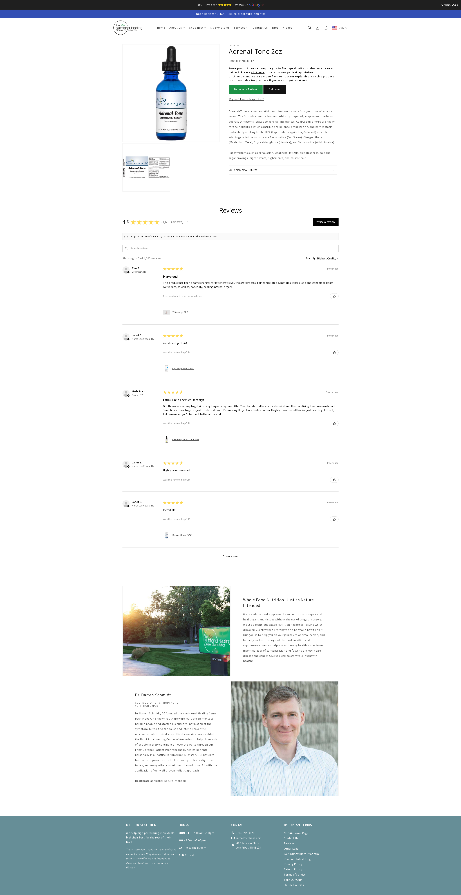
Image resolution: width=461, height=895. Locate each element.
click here (258, 72)
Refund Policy (293, 869)
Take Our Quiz (293, 880)
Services (289, 843)
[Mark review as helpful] (334, 296)
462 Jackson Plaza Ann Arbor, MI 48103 (248, 845)
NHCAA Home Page (296, 833)
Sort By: (311, 258)
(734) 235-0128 (245, 833)
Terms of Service (295, 874)
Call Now (274, 89)
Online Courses (294, 885)
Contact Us (291, 838)
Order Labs (449, 4)
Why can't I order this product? (246, 99)
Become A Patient (245, 89)
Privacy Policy (293, 864)
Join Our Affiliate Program (301, 854)
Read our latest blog (297, 859)
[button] (310, 28)
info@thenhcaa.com (248, 838)
